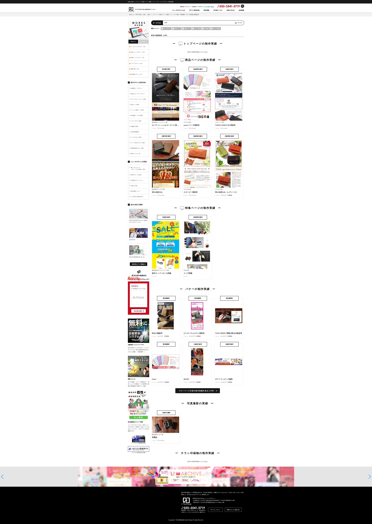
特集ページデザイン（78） (138, 57)
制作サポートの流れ (136, 174)
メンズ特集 (188, 273)
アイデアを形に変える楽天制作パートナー (145, 9)
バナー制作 (197, 28)
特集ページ (187, 28)
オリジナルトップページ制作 (138, 99)
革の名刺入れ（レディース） (226, 192)
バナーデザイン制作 (136, 121)
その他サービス (217, 10)
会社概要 (241, 10)
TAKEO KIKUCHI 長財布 (225, 125)
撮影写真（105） (135, 69)
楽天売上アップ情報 (138, 264)
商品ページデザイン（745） (138, 52)
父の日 (186, 379)
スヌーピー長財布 (191, 192)
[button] (2, 477)
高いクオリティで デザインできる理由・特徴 (138, 168)
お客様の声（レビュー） (137, 180)
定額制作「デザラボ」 (137, 88)
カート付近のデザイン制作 (138, 142)
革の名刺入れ (157, 192)
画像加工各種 (134, 126)
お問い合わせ (230, 10)
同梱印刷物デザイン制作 (137, 148)
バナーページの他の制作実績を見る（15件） (197, 391)
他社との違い (134, 185)
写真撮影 (206, 28)
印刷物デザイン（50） (137, 74)
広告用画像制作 (135, 132)
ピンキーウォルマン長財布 (194, 333)
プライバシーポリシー (215, 510)
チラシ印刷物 (216, 28)
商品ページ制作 (135, 104)
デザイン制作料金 (194, 10)
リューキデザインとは (178, 10)
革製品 (154, 437)
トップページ (167, 28)
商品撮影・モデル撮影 (137, 115)
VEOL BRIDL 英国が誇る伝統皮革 (228, 333)
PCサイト (133, 41)
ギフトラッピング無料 (224, 379)
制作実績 (206, 10)
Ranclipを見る (138, 311)
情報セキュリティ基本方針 (233, 510)
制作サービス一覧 (135, 153)
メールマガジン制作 (136, 137)
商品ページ (177, 28)
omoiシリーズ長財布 (191, 125)
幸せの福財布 (157, 333)
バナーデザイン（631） (137, 63)
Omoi (154, 379)
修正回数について (135, 191)
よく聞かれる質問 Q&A (137, 196)
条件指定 (158, 23)
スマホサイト (143, 41)
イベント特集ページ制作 (137, 110)
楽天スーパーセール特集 (161, 273)
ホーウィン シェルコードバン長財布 (166, 125)
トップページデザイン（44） (138, 46)
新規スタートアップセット (138, 93)
